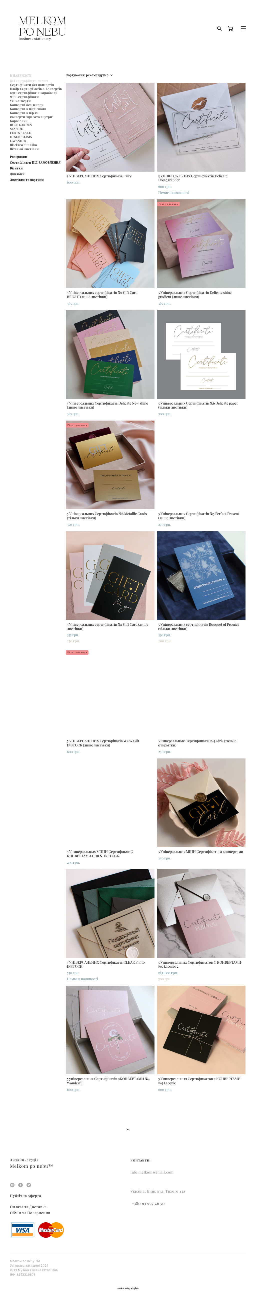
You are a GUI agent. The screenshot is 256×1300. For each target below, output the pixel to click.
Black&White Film (23, 145)
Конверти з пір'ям (24, 113)
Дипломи (17, 174)
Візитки (16, 168)
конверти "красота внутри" (31, 117)
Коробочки (19, 121)
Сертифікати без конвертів (32, 85)
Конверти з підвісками (28, 109)
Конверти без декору (26, 105)
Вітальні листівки (24, 149)
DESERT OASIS (21, 137)
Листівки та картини (27, 180)
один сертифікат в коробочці (33, 93)
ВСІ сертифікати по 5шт (29, 81)
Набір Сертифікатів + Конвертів (36, 89)
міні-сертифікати (24, 97)
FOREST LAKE (20, 133)
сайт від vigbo (128, 1288)
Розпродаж (18, 157)
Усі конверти (20, 101)
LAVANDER (18, 141)
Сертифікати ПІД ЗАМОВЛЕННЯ (35, 162)
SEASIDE (16, 129)
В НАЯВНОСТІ (21, 75)
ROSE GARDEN (21, 125)
